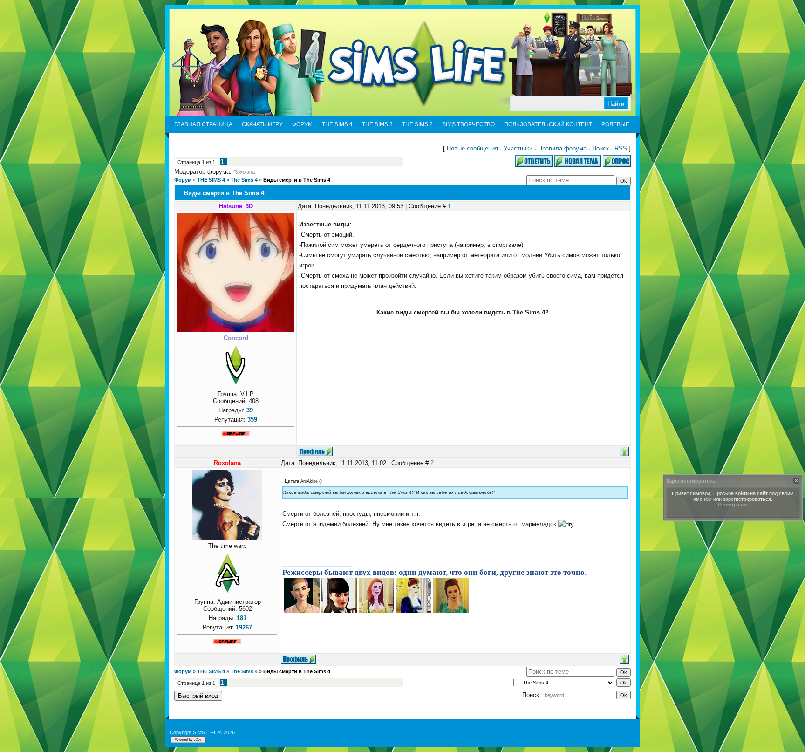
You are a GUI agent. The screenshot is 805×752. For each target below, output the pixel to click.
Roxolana (244, 172)
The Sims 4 (244, 180)
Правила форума (562, 148)
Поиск (600, 148)
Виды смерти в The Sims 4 (296, 180)
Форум (182, 180)
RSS (620, 148)
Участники (518, 148)
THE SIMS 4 (211, 180)
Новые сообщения (472, 148)
